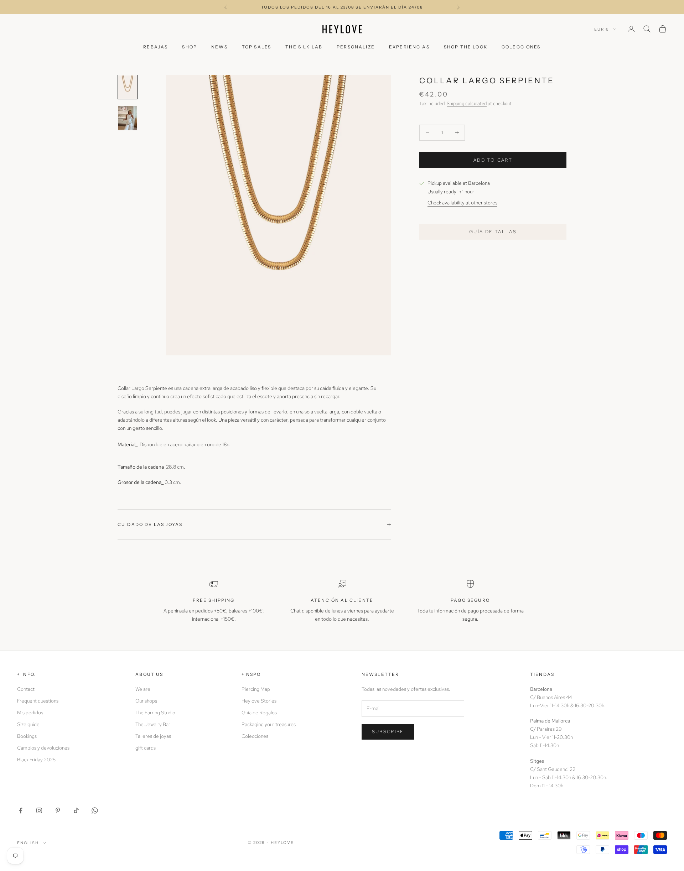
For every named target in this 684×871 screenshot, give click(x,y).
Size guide (28, 724)
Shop (189, 46)
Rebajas (155, 46)
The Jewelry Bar (152, 724)
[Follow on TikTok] (76, 810)
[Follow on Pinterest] (57, 810)
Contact (26, 689)
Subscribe (388, 732)
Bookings (27, 736)
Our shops (146, 701)
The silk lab (303, 46)
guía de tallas (493, 232)
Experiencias (409, 46)
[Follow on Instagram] (39, 810)
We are (142, 689)
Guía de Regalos (259, 712)
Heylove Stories (259, 701)
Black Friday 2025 (36, 759)
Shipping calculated (467, 103)
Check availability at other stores (462, 202)
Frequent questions (37, 701)
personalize (356, 46)
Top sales (256, 46)
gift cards (145, 748)
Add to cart (492, 160)
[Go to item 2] (128, 118)
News (219, 46)
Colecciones (521, 46)
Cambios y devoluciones (43, 748)
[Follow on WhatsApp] (94, 810)
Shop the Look (465, 46)
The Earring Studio (155, 712)
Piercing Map (256, 689)
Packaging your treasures (269, 724)
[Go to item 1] (128, 87)
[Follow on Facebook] (20, 810)
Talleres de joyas (153, 736)
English (28, 842)
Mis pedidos (30, 712)
